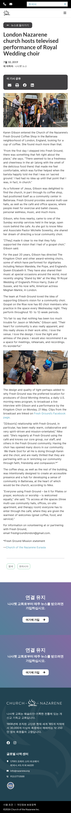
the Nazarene (27, 547)
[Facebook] (8, 742)
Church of (12, 547)
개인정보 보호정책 (26, 804)
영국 (10, 566)
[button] (65, 13)
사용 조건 (8, 804)
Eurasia (41, 547)
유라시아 (23, 566)
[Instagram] (15, 742)
